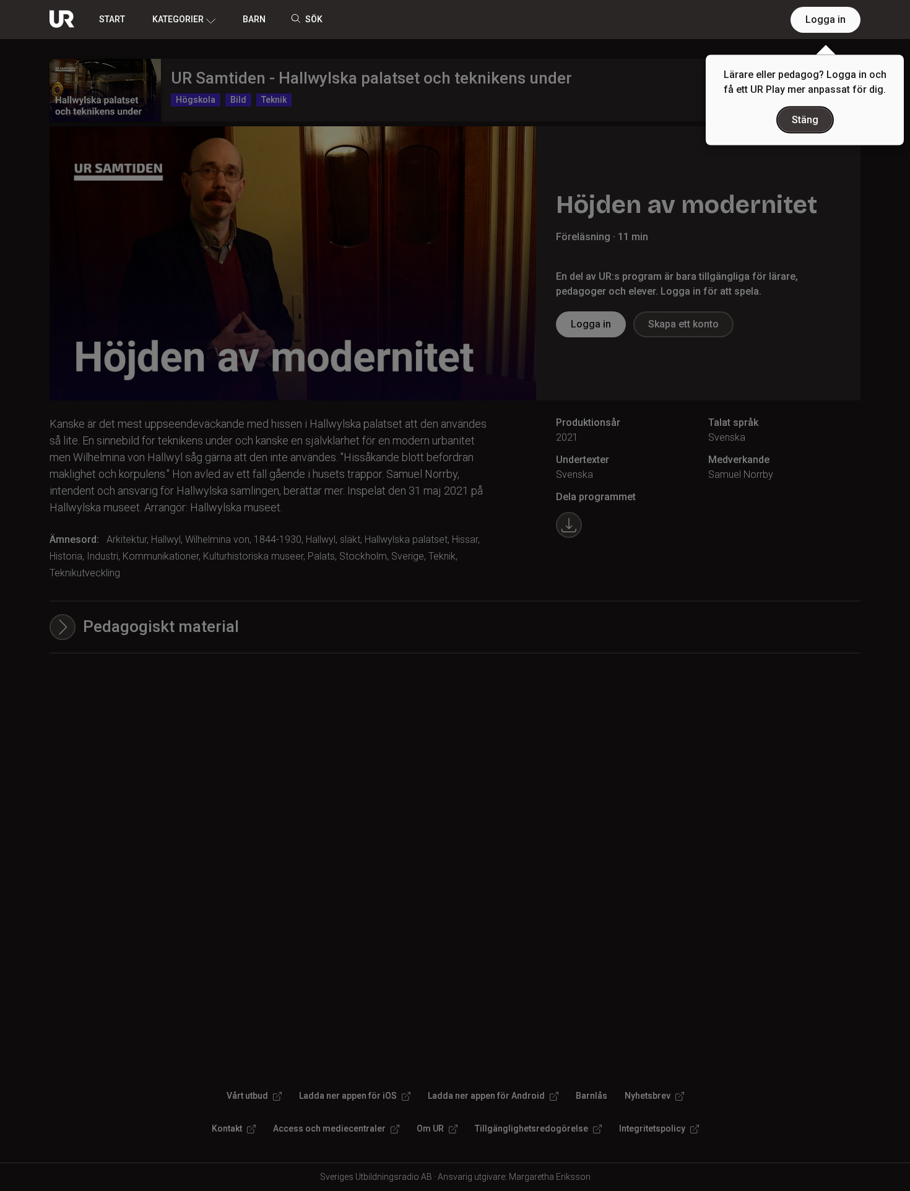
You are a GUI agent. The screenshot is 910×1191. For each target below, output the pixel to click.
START (112, 19)
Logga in (825, 19)
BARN (254, 19)
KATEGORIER (178, 19)
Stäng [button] (805, 120)
